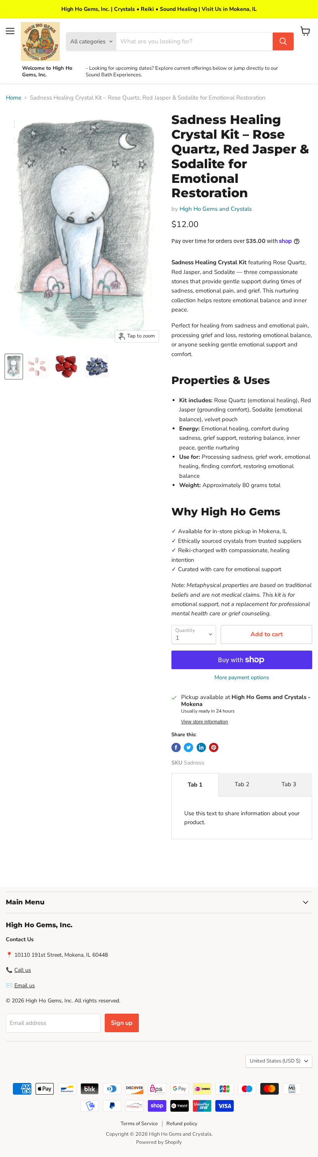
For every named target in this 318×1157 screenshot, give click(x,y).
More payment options (241, 678)
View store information (204, 722)
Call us (22, 970)
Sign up (122, 1023)
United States (275, 1060)
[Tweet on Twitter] (188, 747)
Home (13, 98)
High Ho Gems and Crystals (216, 209)
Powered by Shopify (159, 1142)
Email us (24, 985)
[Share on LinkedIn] (201, 747)
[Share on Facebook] (176, 747)
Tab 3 (289, 784)
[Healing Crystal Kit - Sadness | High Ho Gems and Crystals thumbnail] (13, 366)
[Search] (283, 41)
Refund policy (181, 1123)
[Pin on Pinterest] (213, 747)
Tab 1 (195, 785)
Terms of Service (139, 1123)
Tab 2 (242, 784)
